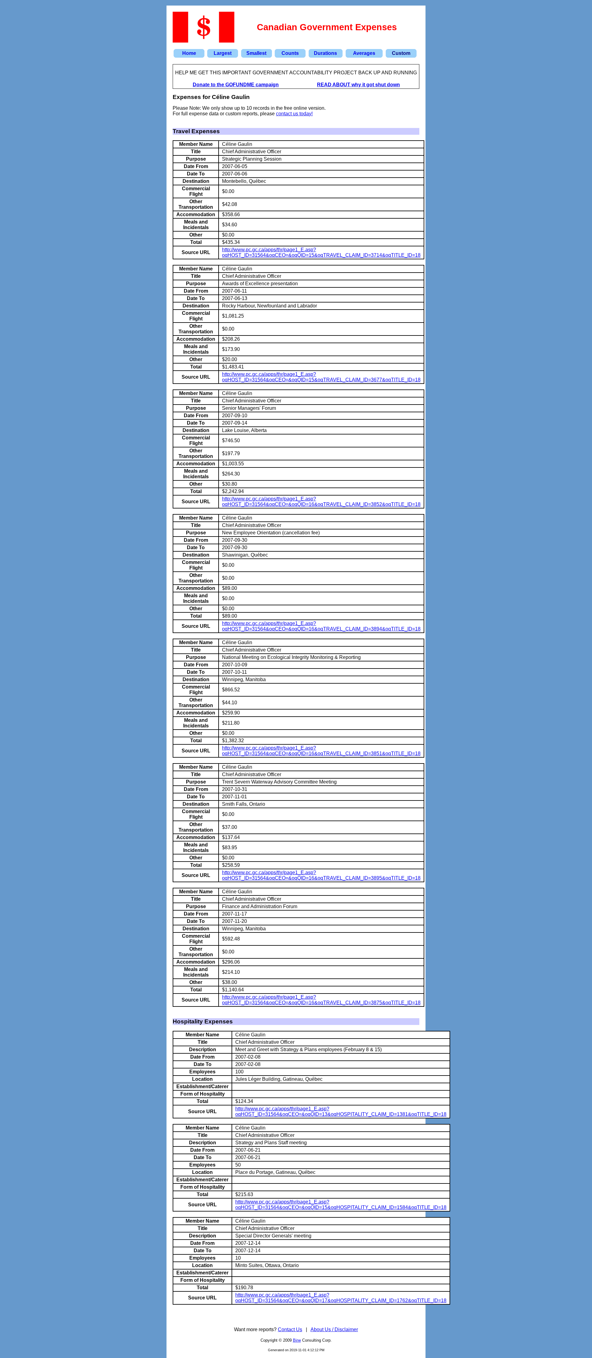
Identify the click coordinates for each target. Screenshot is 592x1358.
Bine (297, 1340)
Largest (223, 53)
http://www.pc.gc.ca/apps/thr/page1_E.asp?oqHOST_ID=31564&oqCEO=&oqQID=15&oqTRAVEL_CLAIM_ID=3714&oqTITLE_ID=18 (321, 252)
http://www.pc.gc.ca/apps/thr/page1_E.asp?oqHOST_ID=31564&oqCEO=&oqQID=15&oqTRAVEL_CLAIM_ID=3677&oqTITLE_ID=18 (321, 377)
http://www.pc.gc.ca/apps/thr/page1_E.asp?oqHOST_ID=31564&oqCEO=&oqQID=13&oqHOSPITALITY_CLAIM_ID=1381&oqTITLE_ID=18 (340, 1111)
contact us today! (294, 113)
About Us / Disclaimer (334, 1329)
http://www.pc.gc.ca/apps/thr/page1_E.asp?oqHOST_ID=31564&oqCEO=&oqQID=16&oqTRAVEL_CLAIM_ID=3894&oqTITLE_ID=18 (321, 626)
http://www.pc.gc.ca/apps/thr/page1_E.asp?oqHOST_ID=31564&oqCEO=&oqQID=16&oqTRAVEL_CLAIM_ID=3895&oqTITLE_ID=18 (321, 875)
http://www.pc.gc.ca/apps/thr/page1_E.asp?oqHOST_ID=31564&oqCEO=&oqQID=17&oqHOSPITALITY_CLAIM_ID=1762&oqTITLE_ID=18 (340, 1297)
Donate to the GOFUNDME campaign (236, 84)
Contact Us (290, 1329)
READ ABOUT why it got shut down (358, 84)
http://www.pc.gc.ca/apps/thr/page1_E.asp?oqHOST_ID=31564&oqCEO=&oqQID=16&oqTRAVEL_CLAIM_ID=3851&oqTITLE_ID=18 (321, 750)
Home (189, 53)
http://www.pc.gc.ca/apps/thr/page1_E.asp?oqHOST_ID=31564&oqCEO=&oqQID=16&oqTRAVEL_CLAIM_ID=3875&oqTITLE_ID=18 (321, 999)
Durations (325, 53)
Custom (401, 53)
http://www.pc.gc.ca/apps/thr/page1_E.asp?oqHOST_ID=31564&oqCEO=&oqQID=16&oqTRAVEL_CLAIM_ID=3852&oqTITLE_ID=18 (321, 501)
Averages (364, 53)
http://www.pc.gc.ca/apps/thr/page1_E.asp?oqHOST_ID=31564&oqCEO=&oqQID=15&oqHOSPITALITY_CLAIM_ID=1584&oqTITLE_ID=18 (340, 1204)
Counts (290, 53)
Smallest (256, 53)
